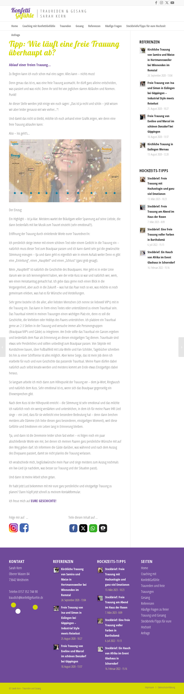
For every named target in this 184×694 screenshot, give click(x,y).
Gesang (145, 597)
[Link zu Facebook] (156, 2)
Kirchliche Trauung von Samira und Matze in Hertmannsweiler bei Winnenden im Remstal (161, 59)
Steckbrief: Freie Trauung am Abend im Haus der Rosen (161, 211)
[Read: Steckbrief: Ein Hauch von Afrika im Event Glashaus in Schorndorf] (142, 253)
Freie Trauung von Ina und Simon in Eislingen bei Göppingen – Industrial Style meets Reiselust (161, 93)
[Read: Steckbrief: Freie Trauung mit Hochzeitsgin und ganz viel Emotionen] (142, 179)
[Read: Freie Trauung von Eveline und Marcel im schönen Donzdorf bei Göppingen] (142, 117)
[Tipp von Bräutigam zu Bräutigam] (181, 347)
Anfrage (145, 633)
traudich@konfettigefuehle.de (26, 597)
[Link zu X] (166, 2)
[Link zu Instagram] (161, 2)
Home (144, 567)
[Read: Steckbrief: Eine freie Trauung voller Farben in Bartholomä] (142, 230)
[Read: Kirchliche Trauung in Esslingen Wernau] (142, 145)
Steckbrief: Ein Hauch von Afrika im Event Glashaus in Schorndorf (161, 257)
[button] (73, 528)
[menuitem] (14, 26)
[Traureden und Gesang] (48, 13)
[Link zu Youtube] (172, 2)
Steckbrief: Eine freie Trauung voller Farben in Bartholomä (161, 234)
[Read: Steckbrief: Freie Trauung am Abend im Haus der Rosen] (142, 207)
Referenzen (147, 603)
